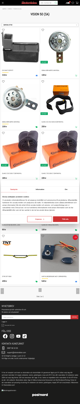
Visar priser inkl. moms (9, 325)
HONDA (10, 9)
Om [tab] (66, 189)
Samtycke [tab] (14, 189)
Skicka (74, 317)
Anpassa (38, 219)
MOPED (4, 9)
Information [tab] (40, 189)
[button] (40, 25)
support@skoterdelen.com (16, 352)
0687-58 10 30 (12, 348)
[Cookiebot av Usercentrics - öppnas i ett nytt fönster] (68, 183)
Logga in (4, 322)
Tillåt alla (65, 219)
